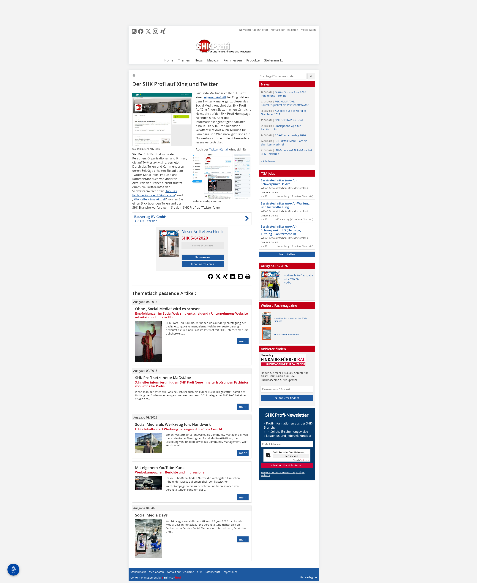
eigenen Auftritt (215, 97)
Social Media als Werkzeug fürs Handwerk (173, 424)
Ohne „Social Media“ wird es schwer (167, 308)
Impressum (230, 572)
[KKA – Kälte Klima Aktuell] (268, 334)
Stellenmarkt (273, 60)
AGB (199, 572)
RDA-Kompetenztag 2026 (283, 135)
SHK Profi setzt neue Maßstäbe (163, 377)
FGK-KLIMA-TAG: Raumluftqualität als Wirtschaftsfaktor (285, 103)
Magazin (213, 60)
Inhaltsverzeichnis (202, 264)
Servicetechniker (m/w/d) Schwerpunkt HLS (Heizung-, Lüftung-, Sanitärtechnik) (281, 230)
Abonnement (203, 257)
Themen (184, 60)
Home (168, 60)
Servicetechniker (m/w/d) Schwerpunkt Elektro (278, 182)
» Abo (287, 282)
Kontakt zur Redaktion (284, 29)
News (199, 60)
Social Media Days (151, 515)
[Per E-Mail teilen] (240, 276)
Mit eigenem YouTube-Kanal (160, 467)
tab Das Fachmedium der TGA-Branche (154, 193)
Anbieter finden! (288, 398)
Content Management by (146, 577)
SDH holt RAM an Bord (282, 120)
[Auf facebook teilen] (210, 278)
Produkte (253, 60)
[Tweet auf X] (218, 278)
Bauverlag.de (308, 577)
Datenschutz (212, 572)
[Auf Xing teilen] (225, 278)
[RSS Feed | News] (134, 31)
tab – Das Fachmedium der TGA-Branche (290, 319)
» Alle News (268, 161)
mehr (243, 341)
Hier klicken (291, 456)
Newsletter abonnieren (253, 29)
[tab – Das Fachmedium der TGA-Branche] (268, 319)
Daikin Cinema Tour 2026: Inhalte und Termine (284, 93)
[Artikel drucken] (248, 276)
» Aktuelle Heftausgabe (298, 275)
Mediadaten (308, 29)
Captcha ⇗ (301, 460)
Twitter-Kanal (218, 149)
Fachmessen (233, 60)
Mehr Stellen (287, 254)
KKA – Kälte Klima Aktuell (286, 334)
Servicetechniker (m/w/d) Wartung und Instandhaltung (285, 205)
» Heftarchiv (291, 279)
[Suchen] (311, 76)
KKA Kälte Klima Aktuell (149, 199)
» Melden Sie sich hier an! (287, 465)
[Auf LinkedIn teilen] (233, 278)
